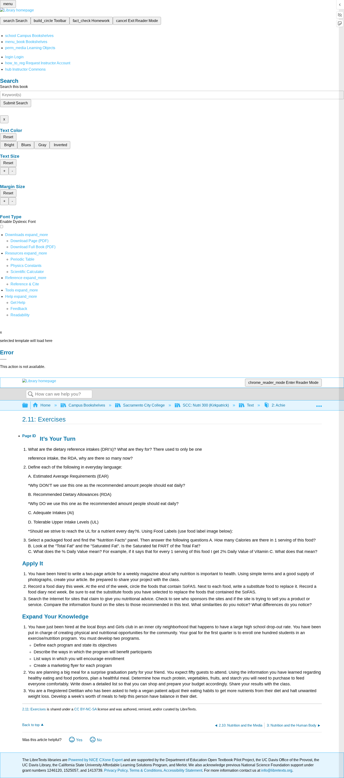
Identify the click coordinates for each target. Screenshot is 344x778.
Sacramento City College (144, 405)
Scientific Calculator (27, 272)
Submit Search (15, 103)
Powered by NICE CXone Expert (96, 760)
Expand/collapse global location (319, 403)
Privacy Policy (116, 770)
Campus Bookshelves (87, 405)
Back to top (31, 725)
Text (250, 405)
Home (45, 405)
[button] (19, 309)
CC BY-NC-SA (86, 709)
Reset (8, 137)
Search (30, 394)
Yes (79, 740)
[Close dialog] (3, 359)
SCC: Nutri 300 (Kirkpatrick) (206, 405)
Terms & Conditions (145, 770)
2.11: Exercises (34, 709)
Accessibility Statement (183, 770)
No (99, 740)
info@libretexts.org (276, 770)
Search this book (14, 87)
